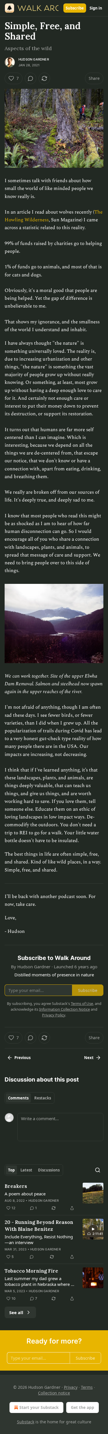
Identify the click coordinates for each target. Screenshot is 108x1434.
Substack (25, 1421)
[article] (54, 1197)
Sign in (96, 8)
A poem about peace (25, 1194)
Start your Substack (39, 1407)
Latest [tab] (26, 1170)
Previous (22, 1057)
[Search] (97, 1170)
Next (89, 1057)
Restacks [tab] (42, 1098)
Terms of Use (82, 1003)
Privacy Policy (53, 1015)
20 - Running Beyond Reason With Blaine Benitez (39, 1225)
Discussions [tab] (49, 1170)
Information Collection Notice (64, 1009)
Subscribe (75, 8)
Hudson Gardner (33, 59)
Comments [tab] (18, 1098)
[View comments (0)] (30, 78)
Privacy (70, 1387)
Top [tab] (11, 1170)
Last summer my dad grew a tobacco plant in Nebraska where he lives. (40, 1281)
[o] (93, 1229)
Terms (87, 1387)
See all (16, 1312)
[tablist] (29, 1098)
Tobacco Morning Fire (31, 1271)
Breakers (16, 1186)
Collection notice (54, 1393)
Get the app (82, 1407)
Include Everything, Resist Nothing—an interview (39, 1239)
